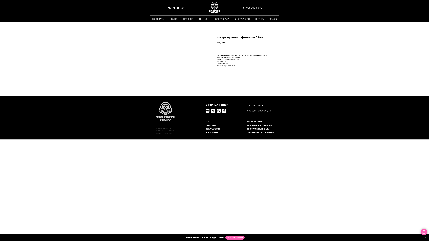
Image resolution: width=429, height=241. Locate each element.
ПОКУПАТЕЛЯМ (213, 129)
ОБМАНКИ (260, 19)
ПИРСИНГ (188, 19)
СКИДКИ (273, 19)
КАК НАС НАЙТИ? (218, 105)
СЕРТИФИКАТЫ (254, 122)
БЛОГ (208, 122)
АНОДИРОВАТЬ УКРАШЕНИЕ (260, 132)
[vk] (169, 9)
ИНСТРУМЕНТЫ (242, 19)
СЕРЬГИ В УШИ (222, 19)
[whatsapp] (178, 9)
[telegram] (173, 9)
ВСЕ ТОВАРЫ (157, 19)
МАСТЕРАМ (211, 125)
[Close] (425, 237)
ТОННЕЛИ (204, 19)
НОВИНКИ (173, 19)
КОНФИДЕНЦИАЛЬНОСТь (165, 130)
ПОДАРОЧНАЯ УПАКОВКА (259, 125)
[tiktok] (182, 9)
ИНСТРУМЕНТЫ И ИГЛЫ (258, 129)
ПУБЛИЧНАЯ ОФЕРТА (163, 128)
